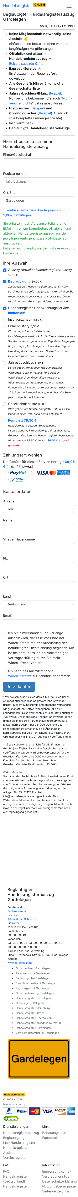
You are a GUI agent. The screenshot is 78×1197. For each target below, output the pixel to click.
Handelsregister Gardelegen (33, 998)
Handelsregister (24, 5)
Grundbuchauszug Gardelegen (35, 993)
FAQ (6, 1171)
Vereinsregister (15, 1157)
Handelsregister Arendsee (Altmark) (38, 1022)
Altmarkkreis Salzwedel (22, 919)
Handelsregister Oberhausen (34, 1018)
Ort (5, 577)
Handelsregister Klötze (30, 1013)
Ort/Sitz (9, 193)
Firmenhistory (23, 326)
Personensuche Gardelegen (33, 973)
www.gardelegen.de (19, 962)
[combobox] (39, 162)
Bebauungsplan (54, 1133)
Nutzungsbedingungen (60, 1186)
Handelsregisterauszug (21, 1133)
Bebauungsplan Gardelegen (33, 978)
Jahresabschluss (25, 362)
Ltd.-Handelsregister (19, 1143)
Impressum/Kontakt (57, 1171)
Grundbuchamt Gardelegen (33, 968)
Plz (5, 558)
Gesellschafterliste (27, 404)
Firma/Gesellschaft (17, 154)
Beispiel (55, 93)
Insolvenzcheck (25, 319)
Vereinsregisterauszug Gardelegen (37, 1032)
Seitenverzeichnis (56, 1191)
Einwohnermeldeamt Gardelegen (36, 983)
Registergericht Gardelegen (33, 988)
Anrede (8, 501)
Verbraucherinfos (55, 1176)
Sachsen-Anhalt (17, 911)
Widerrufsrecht (19, 676)
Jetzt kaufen (19, 686)
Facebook (50, 1138)
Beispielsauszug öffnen (27, 63)
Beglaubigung (14, 1138)
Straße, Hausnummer (19, 539)
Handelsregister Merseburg (33, 1008)
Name (7, 520)
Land (7, 596)
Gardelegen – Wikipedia (30, 1003)
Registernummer (16, 173)
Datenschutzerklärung (59, 1181)
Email (7, 615)
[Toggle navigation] (69, 6)
